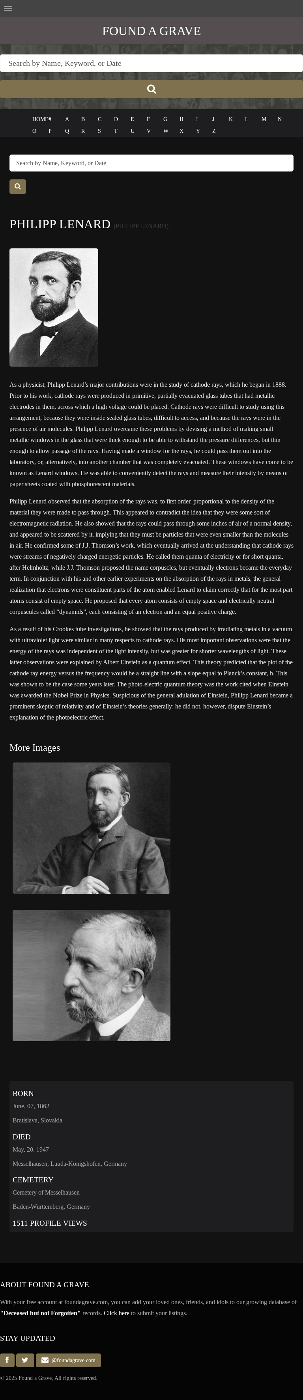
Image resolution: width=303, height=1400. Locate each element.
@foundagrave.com (72, 1360)
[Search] (151, 89)
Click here (116, 1313)
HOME (40, 119)
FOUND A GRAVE (151, 31)
